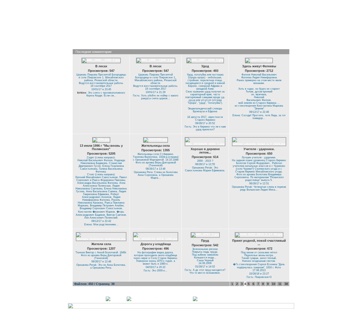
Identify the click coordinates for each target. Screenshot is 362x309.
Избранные (273, 42)
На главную (261, 38)
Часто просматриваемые (212, 42)
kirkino (81, 92)
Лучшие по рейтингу (247, 42)
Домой (277, 38)
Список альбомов (103, 42)
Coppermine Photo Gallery (188, 292)
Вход (289, 38)
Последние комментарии (173, 42)
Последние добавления (135, 42)
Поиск (289, 42)
